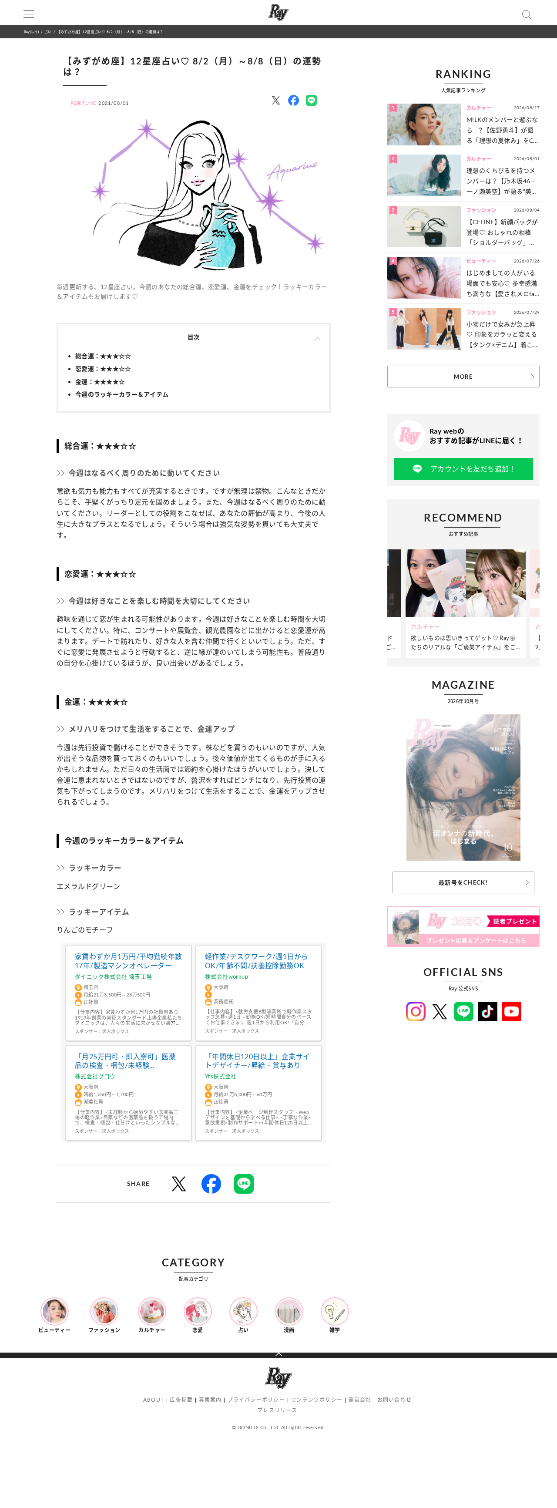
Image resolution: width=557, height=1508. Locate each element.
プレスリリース (277, 1410)
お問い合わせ (394, 1400)
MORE (463, 376)
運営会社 (360, 1400)
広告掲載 (181, 1400)
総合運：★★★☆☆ (103, 356)
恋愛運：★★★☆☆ (103, 368)
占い (47, 31)
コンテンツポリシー (316, 1400)
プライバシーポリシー (256, 1400)
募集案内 (210, 1400)
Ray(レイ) (31, 31)
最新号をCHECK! (463, 882)
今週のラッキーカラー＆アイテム (121, 394)
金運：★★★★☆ (100, 381)
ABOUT (153, 1400)
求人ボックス (115, 1031)
